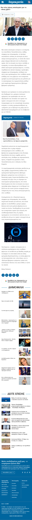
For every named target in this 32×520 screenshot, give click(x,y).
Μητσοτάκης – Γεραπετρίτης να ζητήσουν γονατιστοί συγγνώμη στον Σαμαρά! (9, 321)
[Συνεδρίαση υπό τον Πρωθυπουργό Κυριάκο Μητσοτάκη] (24, 352)
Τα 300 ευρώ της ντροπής (8, 310)
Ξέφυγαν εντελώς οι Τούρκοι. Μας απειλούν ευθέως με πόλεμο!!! (8, 331)
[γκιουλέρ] (24, 333)
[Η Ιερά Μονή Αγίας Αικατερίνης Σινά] (6, 447)
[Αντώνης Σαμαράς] (24, 323)
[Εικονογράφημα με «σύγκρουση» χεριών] (24, 343)
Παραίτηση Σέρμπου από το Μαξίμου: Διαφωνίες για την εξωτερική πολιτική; (8, 369)
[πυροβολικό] (6, 434)
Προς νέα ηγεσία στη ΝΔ (7, 301)
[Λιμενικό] (6, 399)
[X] (12, 39)
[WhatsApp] (19, 39)
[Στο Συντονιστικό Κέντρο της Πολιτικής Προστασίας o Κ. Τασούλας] (24, 314)
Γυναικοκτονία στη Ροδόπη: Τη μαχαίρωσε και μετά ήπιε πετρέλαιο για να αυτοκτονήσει (20, 413)
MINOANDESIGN (18, 516)
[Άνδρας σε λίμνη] (24, 304)
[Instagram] (25, 472)
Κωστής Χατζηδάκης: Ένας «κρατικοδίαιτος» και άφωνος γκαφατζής (15, 140)
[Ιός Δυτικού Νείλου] (6, 441)
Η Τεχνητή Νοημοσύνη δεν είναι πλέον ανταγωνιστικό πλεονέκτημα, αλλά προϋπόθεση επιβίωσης (20, 420)
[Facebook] (8, 39)
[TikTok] (27, 472)
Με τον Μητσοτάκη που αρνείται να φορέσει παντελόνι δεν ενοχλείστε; (9, 379)
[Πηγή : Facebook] (24, 362)
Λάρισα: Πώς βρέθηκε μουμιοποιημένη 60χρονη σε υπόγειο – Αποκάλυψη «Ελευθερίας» (20, 406)
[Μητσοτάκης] (24, 381)
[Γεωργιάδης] (24, 295)
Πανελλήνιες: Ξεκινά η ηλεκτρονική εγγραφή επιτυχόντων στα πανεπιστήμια (20, 427)
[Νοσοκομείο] (6, 406)
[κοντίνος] (6, 420)
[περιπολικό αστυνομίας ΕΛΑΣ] (6, 413)
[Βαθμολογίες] (6, 427)
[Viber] (16, 39)
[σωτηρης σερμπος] (24, 371)
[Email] (23, 39)
